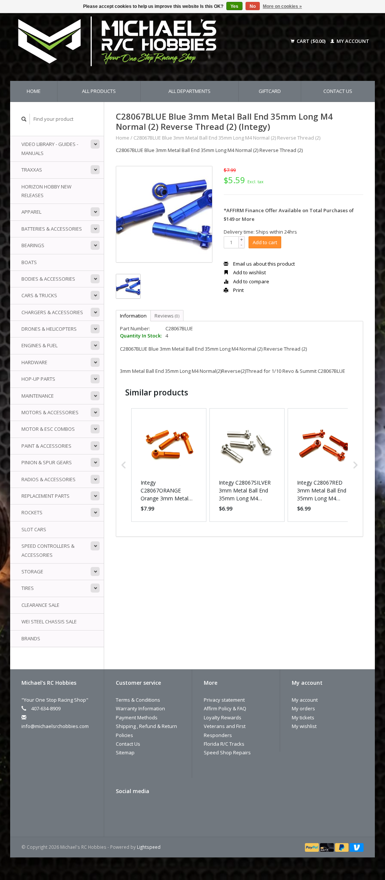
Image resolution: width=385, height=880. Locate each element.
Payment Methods (137, 717)
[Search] (24, 119)
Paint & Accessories (46, 445)
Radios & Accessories (48, 479)
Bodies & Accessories (48, 278)
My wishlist (304, 726)
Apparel (31, 211)
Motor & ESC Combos (48, 429)
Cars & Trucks (39, 295)
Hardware (34, 362)
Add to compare (250, 281)
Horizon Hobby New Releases (46, 191)
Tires (27, 588)
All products (99, 91)
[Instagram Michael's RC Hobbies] (148, 810)
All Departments (189, 91)
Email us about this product (263, 263)
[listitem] (168, 465)
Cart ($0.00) (311, 41)
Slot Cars (33, 529)
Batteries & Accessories (51, 228)
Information (133, 315)
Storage (32, 571)
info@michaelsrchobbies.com (55, 726)
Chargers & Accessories (52, 312)
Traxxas (31, 169)
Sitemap (125, 752)
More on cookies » (282, 6)
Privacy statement (224, 699)
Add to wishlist (249, 272)
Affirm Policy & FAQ (225, 708)
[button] (123, 465)
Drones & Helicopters (49, 328)
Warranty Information (140, 708)
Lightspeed (149, 847)
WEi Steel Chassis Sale (49, 621)
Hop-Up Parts (38, 378)
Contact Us (337, 91)
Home (34, 91)
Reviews (167, 315)
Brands (30, 638)
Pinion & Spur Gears (46, 462)
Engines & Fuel (39, 345)
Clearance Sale (40, 605)
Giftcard (270, 91)
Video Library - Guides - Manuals (49, 148)
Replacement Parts (45, 495)
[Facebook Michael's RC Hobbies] (122, 810)
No (253, 6)
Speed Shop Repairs (227, 752)
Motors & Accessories (50, 412)
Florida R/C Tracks (224, 743)
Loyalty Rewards (222, 717)
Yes (234, 6)
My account (352, 41)
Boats (29, 262)
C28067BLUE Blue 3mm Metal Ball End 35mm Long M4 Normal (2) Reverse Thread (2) (226, 137)
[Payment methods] (312, 847)
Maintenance (37, 395)
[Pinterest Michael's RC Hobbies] (135, 810)
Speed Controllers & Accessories (47, 550)
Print (238, 290)
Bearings (32, 245)
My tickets (303, 717)
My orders (303, 708)
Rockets (31, 512)
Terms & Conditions (138, 699)
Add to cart (265, 242)
